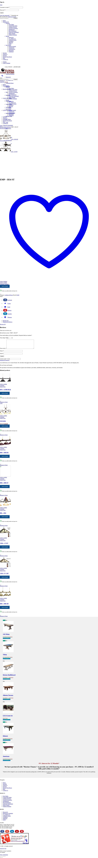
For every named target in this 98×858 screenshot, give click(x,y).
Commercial (11, 47)
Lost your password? (4, 15)
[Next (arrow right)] (2, 857)
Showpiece (11, 50)
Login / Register (6, 63)
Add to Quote (5, 286)
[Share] (2, 856)
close (1, 4)
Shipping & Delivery (7, 322)
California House (12, 40)
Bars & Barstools (12, 31)
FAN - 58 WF (14, 151)
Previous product (4, 128)
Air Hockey (8, 128)
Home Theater (12, 33)
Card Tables (8, 101)
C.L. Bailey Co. (12, 38)
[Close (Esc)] (0, 856)
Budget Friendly (12, 46)
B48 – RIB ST (4, 483)
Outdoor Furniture (13, 34)
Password (2, 10)
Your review (3, 348)
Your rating (3, 337)
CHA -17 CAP (4, 573)
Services (5, 55)
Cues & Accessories (13, 28)
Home (4, 20)
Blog (4, 58)
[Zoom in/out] (4, 856)
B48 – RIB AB (4, 603)
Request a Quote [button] (4, 434)
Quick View (3, 386)
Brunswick (11, 37)
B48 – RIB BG (4, 452)
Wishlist (4, 61)
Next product (3, 140)
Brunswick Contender (8, 813)
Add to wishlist (3, 282)
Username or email (4, 7)
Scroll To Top (3, 848)
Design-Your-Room (7, 56)
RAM (10, 44)
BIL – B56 (3, 513)
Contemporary (12, 49)
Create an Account (12, 16)
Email (2, 353)
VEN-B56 (3, 421)
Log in (2, 12)
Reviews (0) (5, 320)
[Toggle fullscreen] (3, 856)
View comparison (4, 854)
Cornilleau (11, 41)
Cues (7, 122)
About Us (5, 54)
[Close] (0, 494)
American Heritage (10, 74)
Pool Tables (11, 24)
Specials (5, 53)
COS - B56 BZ (14, 139)
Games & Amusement (14, 32)
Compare (2, 284)
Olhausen (11, 42)
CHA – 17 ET (4, 543)
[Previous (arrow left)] (0, 857)
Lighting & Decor (13, 27)
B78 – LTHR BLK (5, 389)
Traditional (11, 51)
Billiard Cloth (9, 116)
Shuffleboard (11, 29)
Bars (7, 92)
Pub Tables (8, 107)
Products (8, 23)
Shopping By (6, 22)
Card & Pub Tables (13, 25)
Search (15, 18)
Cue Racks (8, 119)
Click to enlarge (3, 176)
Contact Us (5, 59)
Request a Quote (4, 402)
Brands (7, 36)
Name (2, 350)
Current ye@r (3, 358)
